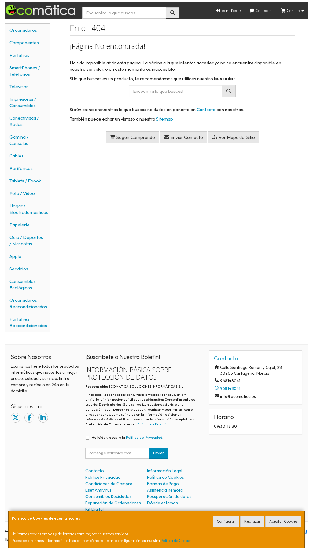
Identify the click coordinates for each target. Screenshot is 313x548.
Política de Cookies (176, 540)
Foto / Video (22, 193)
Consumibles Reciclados (108, 496)
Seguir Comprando (135, 137)
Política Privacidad (102, 477)
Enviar (158, 453)
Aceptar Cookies (283, 521)
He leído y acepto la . (127, 437)
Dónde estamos (162, 503)
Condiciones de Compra (108, 483)
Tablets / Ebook (25, 181)
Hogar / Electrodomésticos (28, 209)
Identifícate (230, 10)
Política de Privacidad (155, 424)
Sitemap (164, 119)
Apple (15, 256)
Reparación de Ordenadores (113, 503)
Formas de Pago (163, 483)
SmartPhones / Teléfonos (24, 71)
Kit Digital (94, 509)
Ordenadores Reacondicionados (28, 303)
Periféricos (21, 168)
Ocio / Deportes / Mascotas (26, 240)
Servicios (18, 269)
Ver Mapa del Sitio (236, 137)
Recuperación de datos (169, 496)
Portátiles (19, 55)
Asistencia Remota (165, 490)
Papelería (19, 225)
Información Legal (164, 471)
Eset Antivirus (98, 490)
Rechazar (252, 521)
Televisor (18, 86)
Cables (16, 156)
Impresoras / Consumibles (22, 102)
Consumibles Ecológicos (22, 284)
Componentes (24, 42)
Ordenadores (23, 30)
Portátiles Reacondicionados (28, 322)
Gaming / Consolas (18, 140)
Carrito (293, 10)
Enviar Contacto (186, 137)
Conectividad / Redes (24, 121)
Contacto (263, 10)
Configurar (226, 521)
